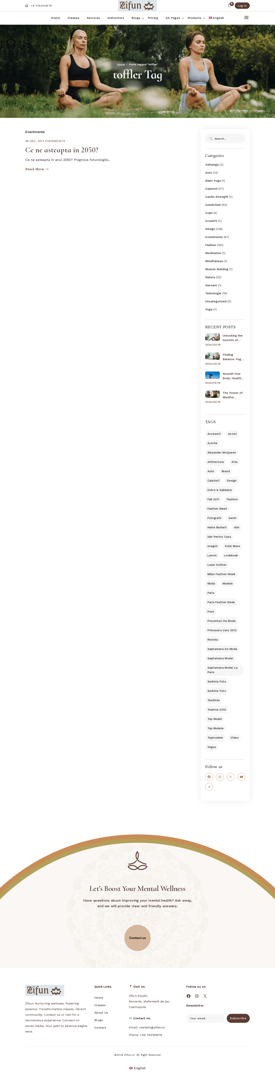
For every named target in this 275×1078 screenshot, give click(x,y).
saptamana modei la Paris (222, 670)
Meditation (213, 253)
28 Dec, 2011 (34, 141)
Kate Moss (232, 546)
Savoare (211, 285)
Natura (210, 277)
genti (232, 518)
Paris (210, 593)
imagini (212, 546)
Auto (208, 172)
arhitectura (215, 462)
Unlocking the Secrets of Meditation (233, 338)
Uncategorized (216, 301)
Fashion (210, 245)
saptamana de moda (222, 649)
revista (212, 639)
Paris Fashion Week (221, 602)
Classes (100, 1005)
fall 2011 (213, 499)
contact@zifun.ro (152, 1027)
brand (226, 471)
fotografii (214, 518)
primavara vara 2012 (222, 630)
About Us (101, 1012)
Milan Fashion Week (221, 574)
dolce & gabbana (219, 490)
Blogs (98, 1020)
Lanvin (212, 555)
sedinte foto (216, 691)
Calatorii (211, 188)
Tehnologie (213, 293)
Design (210, 229)
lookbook (231, 555)
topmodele (215, 737)
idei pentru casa (219, 536)
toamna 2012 (216, 709)
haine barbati (217, 527)
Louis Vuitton (217, 565)
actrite (212, 443)
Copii (209, 213)
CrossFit (211, 221)
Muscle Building (216, 269)
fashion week (217, 508)
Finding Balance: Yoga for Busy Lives (233, 357)
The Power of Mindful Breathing (232, 395)
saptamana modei (220, 658)
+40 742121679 (151, 1035)
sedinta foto (216, 681)
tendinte (213, 700)
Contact (100, 1027)
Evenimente (35, 132)
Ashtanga (212, 164)
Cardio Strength (216, 197)
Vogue (211, 747)
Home (98, 997)
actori (232, 434)
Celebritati (213, 205)
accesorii (214, 434)
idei (236, 527)
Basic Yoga (213, 180)
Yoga (208, 309)
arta (234, 462)
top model (214, 719)
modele (228, 583)
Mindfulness (214, 261)
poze (210, 611)
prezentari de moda (221, 621)
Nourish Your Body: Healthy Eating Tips (233, 376)
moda (211, 583)
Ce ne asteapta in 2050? (61, 149)
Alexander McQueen (221, 452)
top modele (215, 728)
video (234, 737)
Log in (242, 5)
